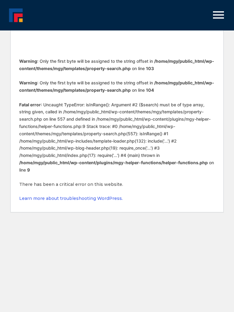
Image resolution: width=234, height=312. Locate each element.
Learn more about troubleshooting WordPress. (71, 198)
